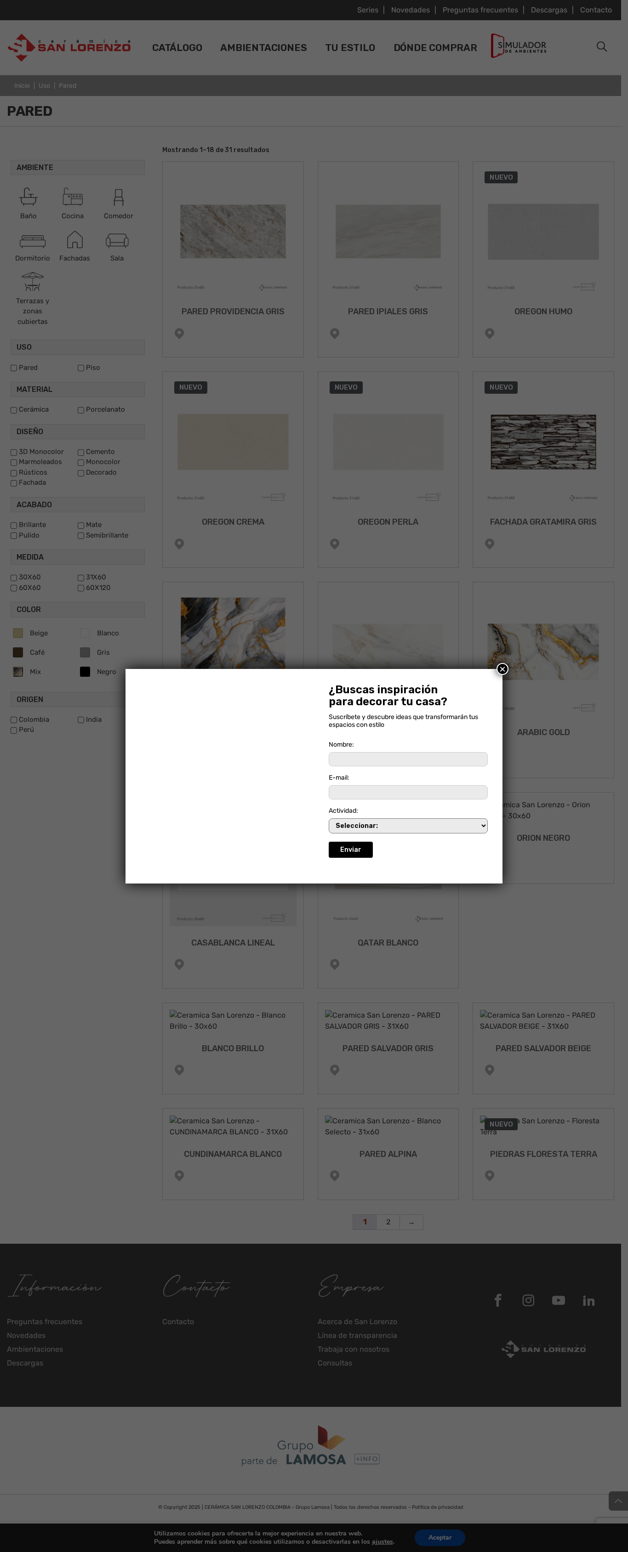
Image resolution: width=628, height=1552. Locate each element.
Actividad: (343, 811)
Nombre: (341, 744)
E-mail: (339, 778)
